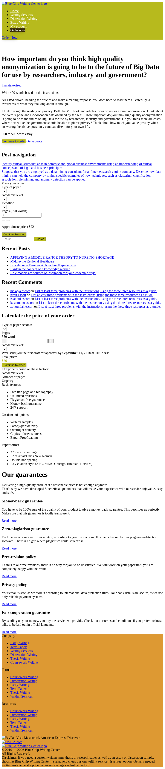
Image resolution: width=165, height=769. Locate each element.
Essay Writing (19, 22)
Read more (9, 520)
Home (14, 11)
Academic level (12, 195)
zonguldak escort (21, 306)
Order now (17, 30)
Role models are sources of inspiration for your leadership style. (53, 273)
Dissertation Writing (23, 18)
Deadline (8, 203)
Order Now (9, 37)
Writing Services (21, 15)
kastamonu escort (22, 302)
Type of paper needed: (17, 325)
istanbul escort (20, 299)
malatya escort (20, 291)
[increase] (3, 220)
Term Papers (18, 647)
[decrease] (7, 220)
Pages (6, 211)
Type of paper (11, 187)
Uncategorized (11, 85)
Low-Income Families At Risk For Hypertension (43, 265)
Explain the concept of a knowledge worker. (40, 269)
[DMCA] (12, 741)
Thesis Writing (20, 658)
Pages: (6, 333)
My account (18, 26)
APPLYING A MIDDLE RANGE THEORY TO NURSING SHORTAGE (62, 257)
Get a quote (34, 141)
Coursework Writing (24, 662)
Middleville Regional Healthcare (32, 261)
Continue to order (14, 141)
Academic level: (13, 345)
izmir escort (18, 295)
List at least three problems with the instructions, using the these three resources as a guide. (96, 291)
